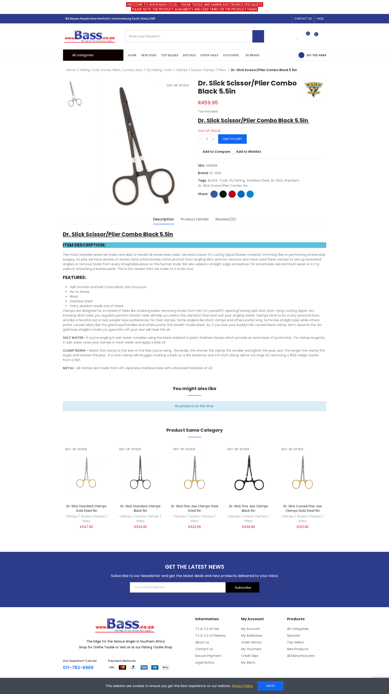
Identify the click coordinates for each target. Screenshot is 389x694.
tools (223, 180)
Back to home (317, 70)
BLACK (212, 180)
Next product (322, 70)
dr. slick (277, 180)
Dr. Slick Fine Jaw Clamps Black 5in (248, 508)
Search (258, 36)
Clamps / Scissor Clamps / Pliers (86, 518)
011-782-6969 (316, 55)
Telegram (250, 194)
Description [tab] (163, 219)
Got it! (270, 686)
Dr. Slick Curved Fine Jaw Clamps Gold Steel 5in (302, 508)
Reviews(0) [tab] (225, 219)
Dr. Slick (215, 173)
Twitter (223, 194)
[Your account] (324, 36)
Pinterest (232, 194)
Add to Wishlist (248, 151)
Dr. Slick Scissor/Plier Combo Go (223, 185)
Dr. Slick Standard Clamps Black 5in (140, 508)
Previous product (311, 70)
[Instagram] (279, 18)
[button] (303, 18)
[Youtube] (287, 18)
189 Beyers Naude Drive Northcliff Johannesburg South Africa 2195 (110, 18)
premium (292, 180)
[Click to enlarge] (96, 199)
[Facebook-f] (272, 18)
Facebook (214, 194)
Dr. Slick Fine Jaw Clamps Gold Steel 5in (194, 508)
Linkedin (241, 194)
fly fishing (237, 180)
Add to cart (232, 139)
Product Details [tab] (195, 219)
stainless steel (258, 180)
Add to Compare (216, 151)
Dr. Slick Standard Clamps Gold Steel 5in (86, 508)
